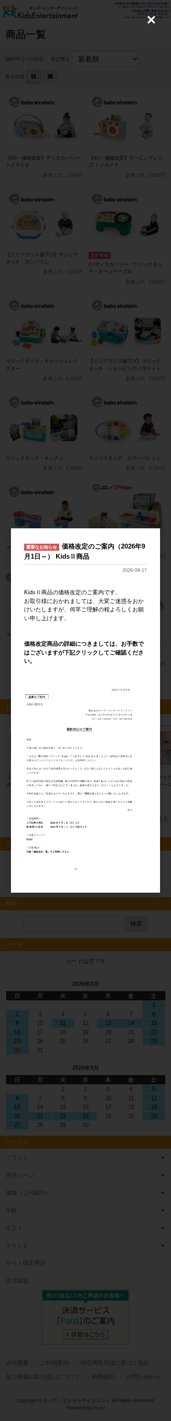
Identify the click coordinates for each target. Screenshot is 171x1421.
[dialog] (85, 710)
